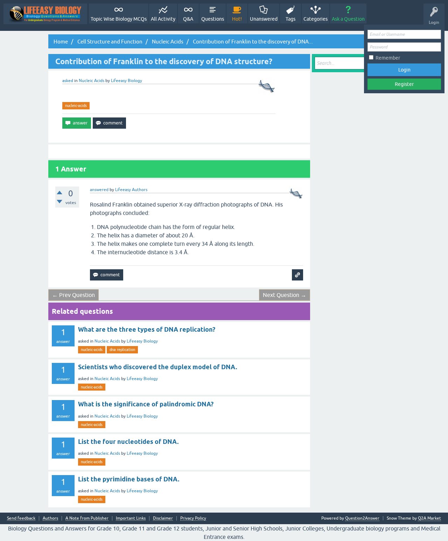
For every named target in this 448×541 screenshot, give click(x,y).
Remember (388, 58)
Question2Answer (362, 518)
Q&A (188, 19)
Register (404, 84)
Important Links (131, 518)
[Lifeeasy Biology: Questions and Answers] (45, 14)
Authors (50, 518)
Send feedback (21, 518)
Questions (212, 19)
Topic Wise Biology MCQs (119, 19)
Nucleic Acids (91, 80)
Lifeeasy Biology (142, 341)
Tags (290, 19)
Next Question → (284, 295)
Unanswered (264, 19)
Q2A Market (429, 518)
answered (99, 189)
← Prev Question (73, 295)
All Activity (163, 19)
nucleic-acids (76, 105)
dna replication (122, 349)
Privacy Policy (193, 518)
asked (67, 80)
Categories (315, 19)
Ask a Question (348, 19)
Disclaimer (163, 518)
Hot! (237, 19)
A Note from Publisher (86, 518)
